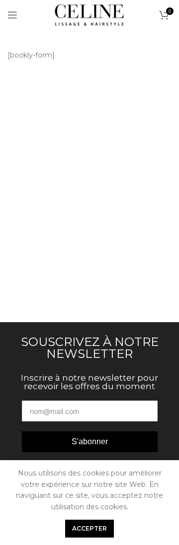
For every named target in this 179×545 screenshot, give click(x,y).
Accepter (89, 528)
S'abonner (90, 441)
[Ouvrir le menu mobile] (12, 15)
